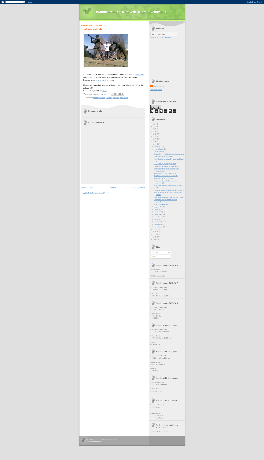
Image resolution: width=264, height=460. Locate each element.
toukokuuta (158, 217)
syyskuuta (158, 207)
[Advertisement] (167, 57)
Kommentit (157, 257)
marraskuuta (159, 149)
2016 (154, 139)
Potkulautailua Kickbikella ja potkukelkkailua (131, 12)
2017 (154, 136)
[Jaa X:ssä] (117, 94)
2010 (154, 237)
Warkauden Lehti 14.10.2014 (163, 178)
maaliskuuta (159, 222)
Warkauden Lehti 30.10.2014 (163, 156)
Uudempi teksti (87, 188)
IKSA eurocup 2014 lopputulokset (165, 164)
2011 (154, 234)
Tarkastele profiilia (156, 90)
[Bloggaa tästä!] (114, 94)
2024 (154, 124)
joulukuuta (158, 146)
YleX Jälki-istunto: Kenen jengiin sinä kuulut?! (169, 197)
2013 (154, 229)
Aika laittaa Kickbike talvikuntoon (165, 173)
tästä (105, 91)
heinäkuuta (158, 212)
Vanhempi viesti (138, 188)
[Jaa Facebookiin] (120, 94)
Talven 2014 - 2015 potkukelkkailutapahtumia (169, 154)
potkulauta (90, 77)
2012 (154, 232)
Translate (167, 37)
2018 (154, 134)
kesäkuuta (158, 214)
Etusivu (113, 188)
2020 (154, 129)
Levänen (109, 98)
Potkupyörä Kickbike (161, 204)
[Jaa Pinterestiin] (122, 94)
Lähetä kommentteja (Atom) (97, 193)
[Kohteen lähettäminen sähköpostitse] (112, 94)
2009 (154, 239)
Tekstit (155, 253)
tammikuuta (159, 227)
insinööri (96, 98)
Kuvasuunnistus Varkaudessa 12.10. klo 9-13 (169, 190)
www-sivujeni (101, 80)
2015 (154, 141)
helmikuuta (158, 224)
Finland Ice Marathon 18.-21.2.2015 (166, 166)
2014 (154, 144)
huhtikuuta (158, 219)
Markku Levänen (158, 86)
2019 (154, 131)
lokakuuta (158, 151)
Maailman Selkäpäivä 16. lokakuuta (166, 176)
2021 (154, 126)
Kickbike (102, 98)
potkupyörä (139, 75)
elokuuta (158, 209)
